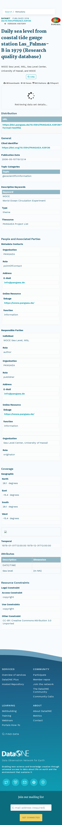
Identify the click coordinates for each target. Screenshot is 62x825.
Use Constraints (11, 604)
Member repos (41, 679)
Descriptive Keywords (13, 187)
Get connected (31, 817)
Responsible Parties (12, 330)
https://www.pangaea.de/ (19, 302)
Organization (10, 249)
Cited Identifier (9, 143)
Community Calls (43, 696)
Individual (8, 336)
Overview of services (14, 674)
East (4, 490)
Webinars (7, 720)
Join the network (43, 684)
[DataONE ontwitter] (6, 782)
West (5, 514)
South (5, 502)
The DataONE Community (41, 690)
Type (4, 208)
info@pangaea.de (14, 282)
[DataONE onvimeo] (15, 782)
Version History (17, 24)
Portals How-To (11, 725)
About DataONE (42, 711)
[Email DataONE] (24, 782)
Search (8, 12)
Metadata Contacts (12, 244)
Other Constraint (11, 616)
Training (6, 715)
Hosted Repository (13, 684)
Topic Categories (10, 166)
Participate (39, 674)
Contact (38, 720)
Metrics (37, 715)
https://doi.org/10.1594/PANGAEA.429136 (26, 147)
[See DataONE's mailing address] (43, 782)
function (8, 310)
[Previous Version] (5, 23)
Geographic (7, 474)
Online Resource (12, 293)
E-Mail (7, 278)
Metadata (20, 12)
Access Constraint (12, 592)
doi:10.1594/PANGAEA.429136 (16, 21)
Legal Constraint (10, 587)
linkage (7, 298)
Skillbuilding (9, 711)
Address (7, 273)
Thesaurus (8, 219)
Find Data (12, 734)
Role (5, 261)
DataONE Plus (10, 679)
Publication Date (10, 155)
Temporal (6, 541)
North (5, 479)
